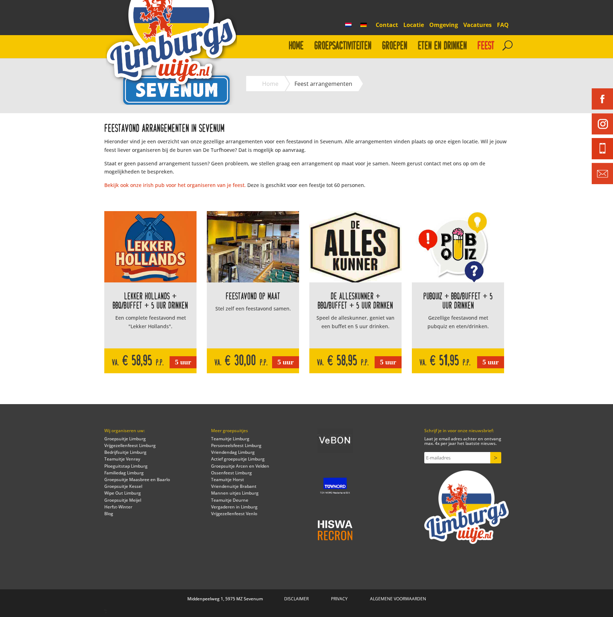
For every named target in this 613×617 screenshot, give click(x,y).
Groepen (394, 45)
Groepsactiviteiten (342, 45)
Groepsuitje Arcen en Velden (240, 466)
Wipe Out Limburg (122, 493)
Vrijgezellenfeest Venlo (234, 514)
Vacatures (477, 25)
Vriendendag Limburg (233, 452)
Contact (387, 25)
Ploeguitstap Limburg (126, 466)
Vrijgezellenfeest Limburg (130, 445)
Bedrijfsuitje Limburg (125, 452)
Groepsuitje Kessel (123, 486)
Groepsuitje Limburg (125, 439)
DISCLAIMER (296, 599)
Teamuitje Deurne (229, 500)
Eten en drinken (442, 45)
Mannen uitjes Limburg (235, 493)
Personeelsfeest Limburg (236, 445)
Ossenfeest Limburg (231, 473)
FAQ (503, 25)
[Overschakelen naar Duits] (365, 27)
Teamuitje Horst (227, 479)
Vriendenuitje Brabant (233, 486)
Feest (486, 45)
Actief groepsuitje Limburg (238, 459)
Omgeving (443, 25)
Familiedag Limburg (124, 473)
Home (296, 45)
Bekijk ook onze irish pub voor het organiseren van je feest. (175, 185)
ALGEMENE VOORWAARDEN (398, 599)
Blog (108, 514)
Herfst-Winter (118, 507)
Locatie (413, 25)
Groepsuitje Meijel (122, 500)
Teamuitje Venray (122, 459)
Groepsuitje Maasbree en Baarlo (137, 479)
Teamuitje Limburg (230, 439)
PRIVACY (339, 599)
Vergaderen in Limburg (234, 507)
